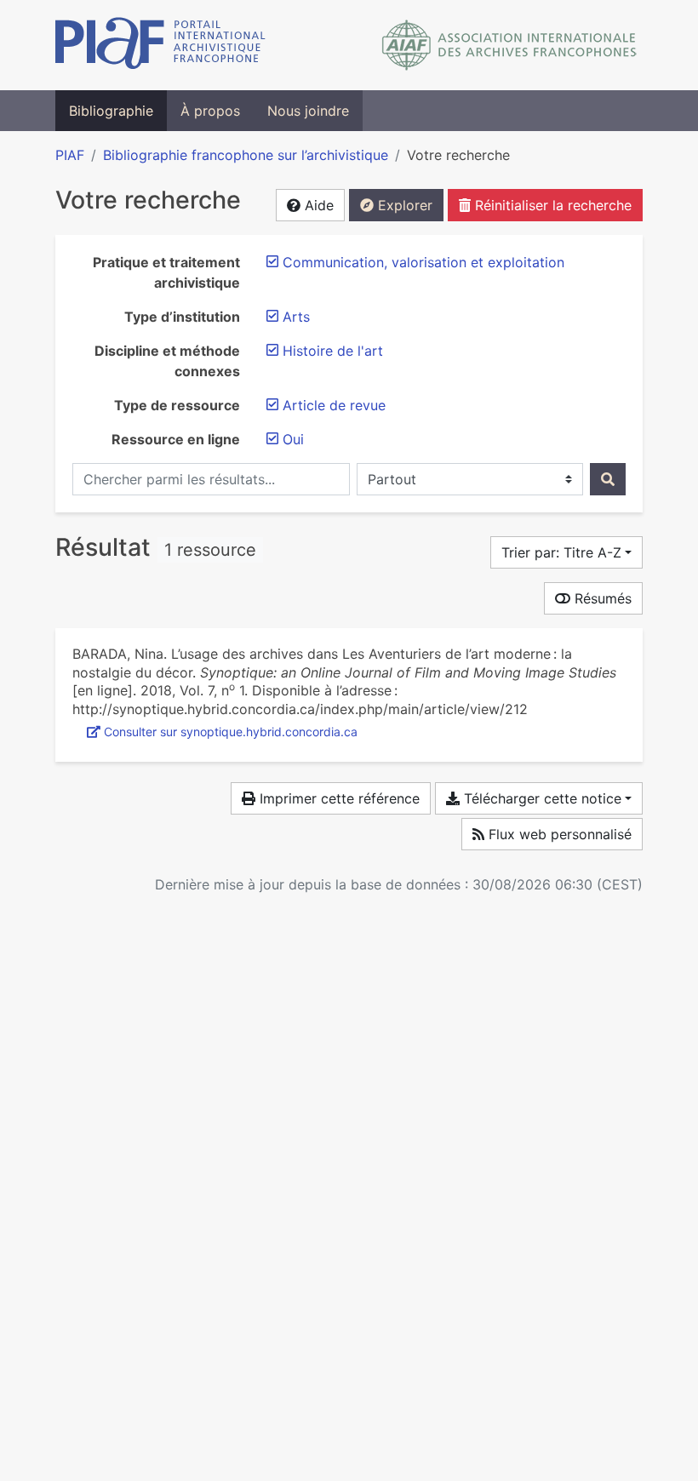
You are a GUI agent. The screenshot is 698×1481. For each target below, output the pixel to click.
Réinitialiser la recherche (551, 205)
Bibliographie (111, 110)
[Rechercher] (608, 479)
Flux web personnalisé (558, 834)
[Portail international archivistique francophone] (160, 45)
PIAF (69, 154)
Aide (317, 205)
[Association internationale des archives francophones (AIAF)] (509, 45)
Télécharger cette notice (540, 798)
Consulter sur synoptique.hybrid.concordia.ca (231, 731)
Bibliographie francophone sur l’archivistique (245, 154)
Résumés (601, 598)
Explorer (403, 205)
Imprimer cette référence (337, 798)
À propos (210, 110)
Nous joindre (308, 110)
